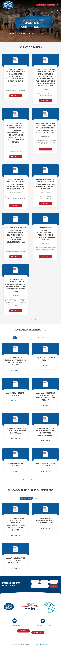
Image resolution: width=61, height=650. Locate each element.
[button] (57, 5)
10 (31, 480)
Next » (35, 319)
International (35, 338)
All (14, 338)
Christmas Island (23, 338)
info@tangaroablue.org (16, 625)
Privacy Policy (44, 644)
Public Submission (26, 498)
